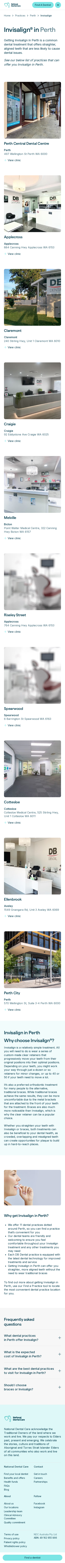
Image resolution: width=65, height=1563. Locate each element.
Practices (20, 15)
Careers (38, 1478)
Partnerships (41, 1481)
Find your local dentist (16, 1474)
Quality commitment (14, 1522)
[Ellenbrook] (32, 866)
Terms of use (11, 1534)
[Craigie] (32, 390)
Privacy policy (12, 1538)
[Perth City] (32, 959)
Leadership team (13, 1511)
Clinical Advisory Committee (13, 1517)
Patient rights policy (15, 1542)
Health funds (11, 1481)
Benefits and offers (14, 1478)
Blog (6, 1489)
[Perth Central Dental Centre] (32, 110)
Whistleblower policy (15, 1546)
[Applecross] (32, 203)
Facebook (39, 1503)
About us (9, 1503)
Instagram (39, 1507)
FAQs (7, 1485)
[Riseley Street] (32, 581)
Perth (33, 15)
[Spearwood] (32, 675)
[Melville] (32, 484)
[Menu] (58, 4)
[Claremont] (32, 297)
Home (7, 15)
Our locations (11, 1507)
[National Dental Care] (14, 5)
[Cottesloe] (32, 768)
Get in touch (40, 1474)
